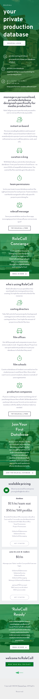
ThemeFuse (22, 686)
